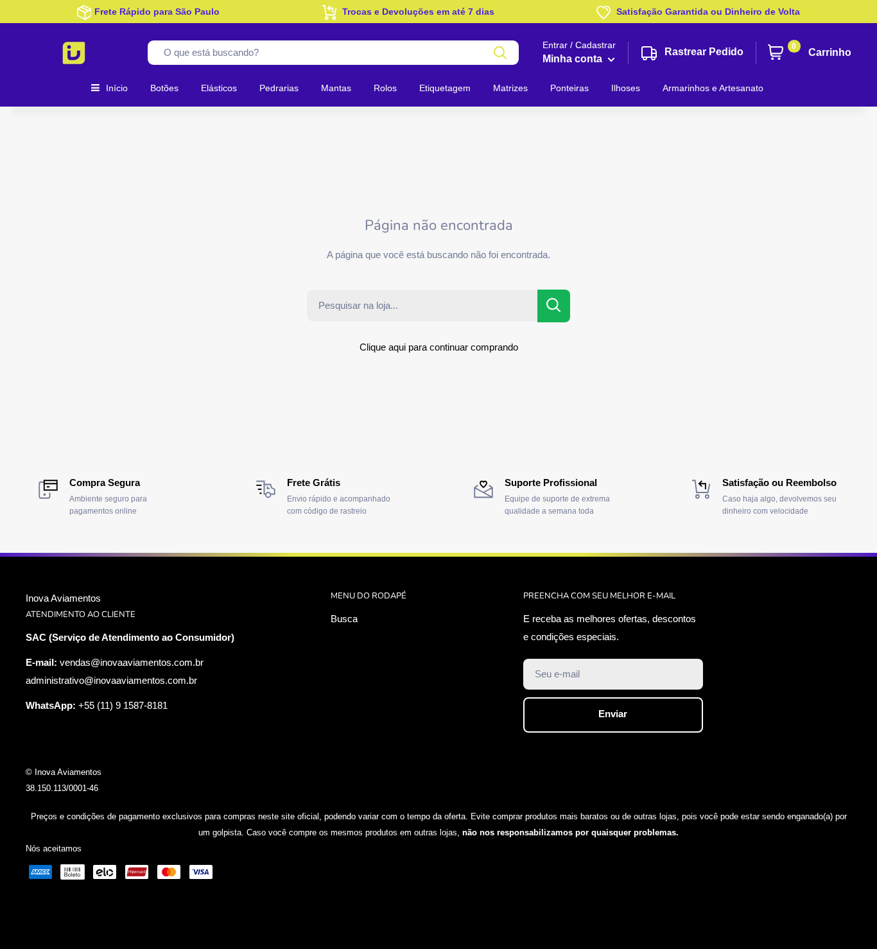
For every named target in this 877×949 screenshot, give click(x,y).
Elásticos (219, 88)
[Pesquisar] (501, 52)
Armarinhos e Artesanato (713, 88)
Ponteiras (569, 88)
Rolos (385, 88)
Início (117, 88)
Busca (344, 618)
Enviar (612, 713)
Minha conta (574, 58)
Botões (164, 88)
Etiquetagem (445, 88)
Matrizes (510, 88)
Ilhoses (625, 88)
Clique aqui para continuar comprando (439, 347)
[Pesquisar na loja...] (553, 306)
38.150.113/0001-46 (62, 788)
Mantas (336, 88)
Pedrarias (279, 88)
